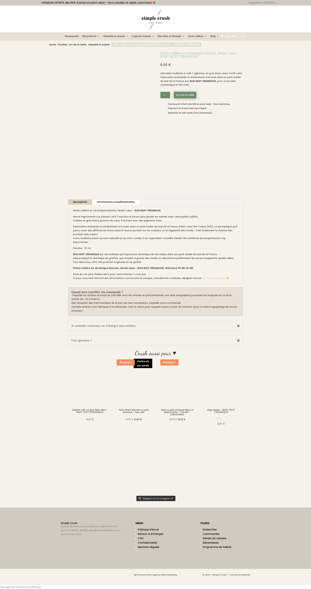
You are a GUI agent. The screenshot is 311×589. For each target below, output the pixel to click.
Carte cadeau (196, 36)
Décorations (89, 36)
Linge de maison (141, 36)
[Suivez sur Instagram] (63, 541)
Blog (213, 36)
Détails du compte (214, 538)
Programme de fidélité (217, 547)
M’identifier (210, 529)
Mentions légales (148, 547)
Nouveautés (72, 36)
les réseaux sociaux (213, 278)
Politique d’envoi (148, 529)
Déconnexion (211, 542)
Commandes (211, 534)
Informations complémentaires (116, 202)
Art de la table (77, 44)
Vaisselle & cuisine (114, 36)
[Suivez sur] (247, 10)
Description (80, 202)
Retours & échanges (150, 534)
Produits (63, 44)
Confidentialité (147, 542)
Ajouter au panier (185, 95)
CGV (141, 538)
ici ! (148, 274)
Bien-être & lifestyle (169, 36)
